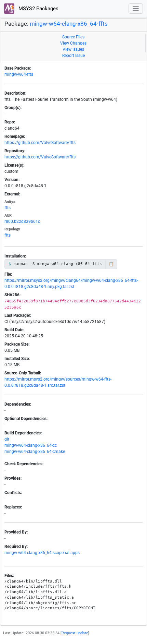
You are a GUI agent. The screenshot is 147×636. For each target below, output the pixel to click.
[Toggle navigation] (136, 8)
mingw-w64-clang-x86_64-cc (30, 445)
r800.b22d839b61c (22, 221)
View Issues (73, 49)
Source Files (73, 37)
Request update (75, 633)
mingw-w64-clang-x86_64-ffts (69, 24)
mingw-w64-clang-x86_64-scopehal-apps (42, 552)
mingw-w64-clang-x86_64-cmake (34, 451)
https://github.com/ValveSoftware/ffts (40, 142)
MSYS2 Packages (37, 8)
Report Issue (73, 55)
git (6, 439)
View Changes (73, 43)
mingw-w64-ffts (18, 74)
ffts (7, 207)
